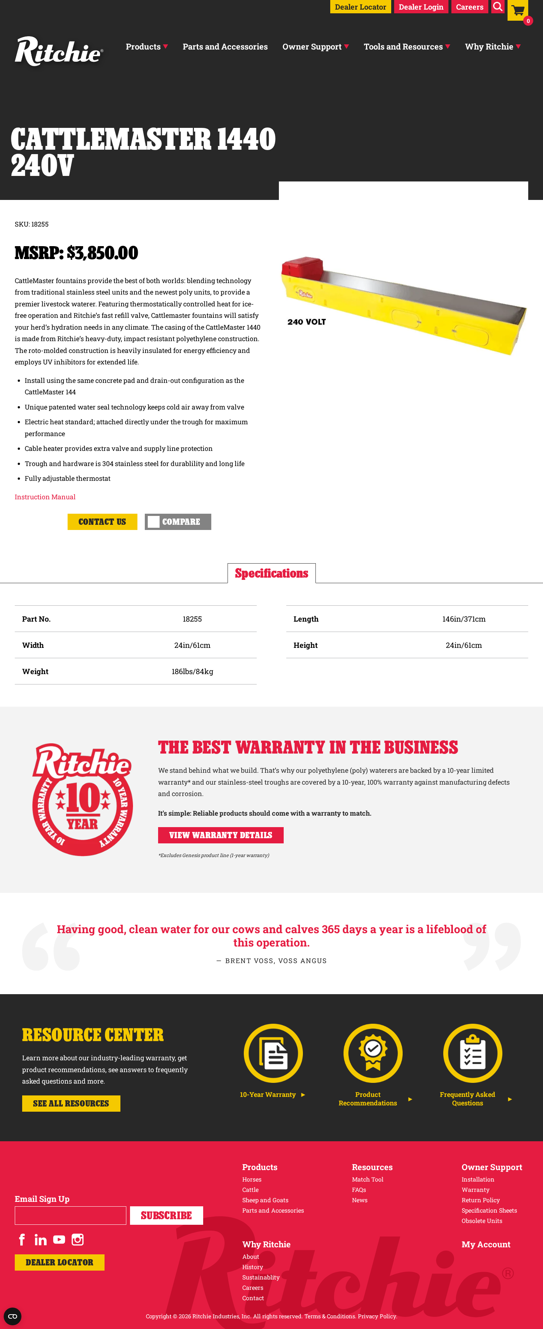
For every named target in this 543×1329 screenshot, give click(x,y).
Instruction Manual (45, 496)
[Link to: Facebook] (22, 1239)
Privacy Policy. (377, 1316)
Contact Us (102, 522)
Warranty (475, 1189)
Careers (470, 6)
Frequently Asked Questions (467, 1098)
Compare (181, 522)
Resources (372, 1167)
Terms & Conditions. (330, 1316)
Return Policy (481, 1200)
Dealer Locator (360, 6)
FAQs (359, 1189)
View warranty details (221, 835)
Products (143, 46)
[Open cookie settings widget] (12, 1316)
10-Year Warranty (268, 1094)
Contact (253, 1298)
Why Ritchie (489, 46)
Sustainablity (261, 1277)
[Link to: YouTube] (59, 1239)
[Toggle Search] (498, 6)
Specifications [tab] (271, 573)
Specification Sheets (489, 1210)
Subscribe (166, 1215)
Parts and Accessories (225, 46)
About (250, 1256)
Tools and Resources (403, 46)
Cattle (250, 1189)
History (252, 1267)
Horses (252, 1179)
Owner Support (312, 46)
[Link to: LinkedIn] (40, 1239)
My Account (486, 1244)
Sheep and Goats (265, 1200)
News (360, 1200)
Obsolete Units (482, 1220)
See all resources (71, 1103)
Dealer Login (421, 6)
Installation (478, 1179)
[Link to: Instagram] (77, 1239)
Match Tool (367, 1179)
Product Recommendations (368, 1098)
